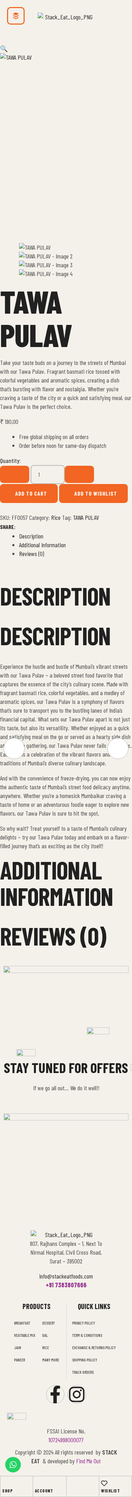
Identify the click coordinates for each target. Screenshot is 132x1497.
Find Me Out (88, 1461)
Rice (56, 517)
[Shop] (5, 1483)
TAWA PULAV (86, 517)
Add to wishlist (95, 493)
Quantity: (10, 460)
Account (44, 1490)
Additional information (42, 545)
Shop (7, 1490)
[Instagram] (77, 1394)
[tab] (75, 536)
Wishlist (110, 1490)
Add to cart (31, 493)
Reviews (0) (31, 553)
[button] (66, 43)
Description (31, 536)
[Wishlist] (104, 1483)
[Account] (38, 1483)
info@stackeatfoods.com (66, 1276)
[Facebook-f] (55, 1394)
